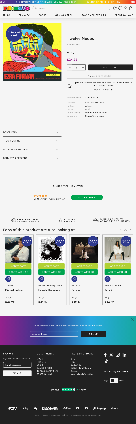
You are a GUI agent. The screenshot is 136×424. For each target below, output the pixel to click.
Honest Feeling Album (50, 285)
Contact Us (76, 365)
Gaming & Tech (44, 368)
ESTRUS (76, 285)
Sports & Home (44, 374)
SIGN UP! (17, 373)
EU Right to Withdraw (81, 368)
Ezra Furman (73, 44)
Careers (74, 371)
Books (40, 365)
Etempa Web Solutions (92, 415)
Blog (73, 359)
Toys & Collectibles (47, 371)
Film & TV (41, 362)
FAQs (73, 362)
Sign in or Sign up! (103, 89)
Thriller (9, 285)
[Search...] (36, 8)
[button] (6, 15)
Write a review (86, 197)
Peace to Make (113, 285)
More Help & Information (82, 374)
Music (40, 359)
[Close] (134, 2)
